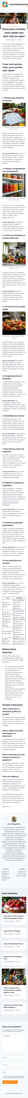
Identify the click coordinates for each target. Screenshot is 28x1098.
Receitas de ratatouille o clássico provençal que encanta (6, 875)
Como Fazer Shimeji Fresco (13, 944)
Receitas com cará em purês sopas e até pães (21, 873)
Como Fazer (14, 26)
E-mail (5, 1065)
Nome (5, 1057)
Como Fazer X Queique (12, 931)
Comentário (7, 1036)
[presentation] (14, 905)
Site (4, 1072)
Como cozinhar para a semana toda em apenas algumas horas (12, 990)
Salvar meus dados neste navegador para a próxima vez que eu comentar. (14, 1077)
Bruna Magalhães (11, 39)
